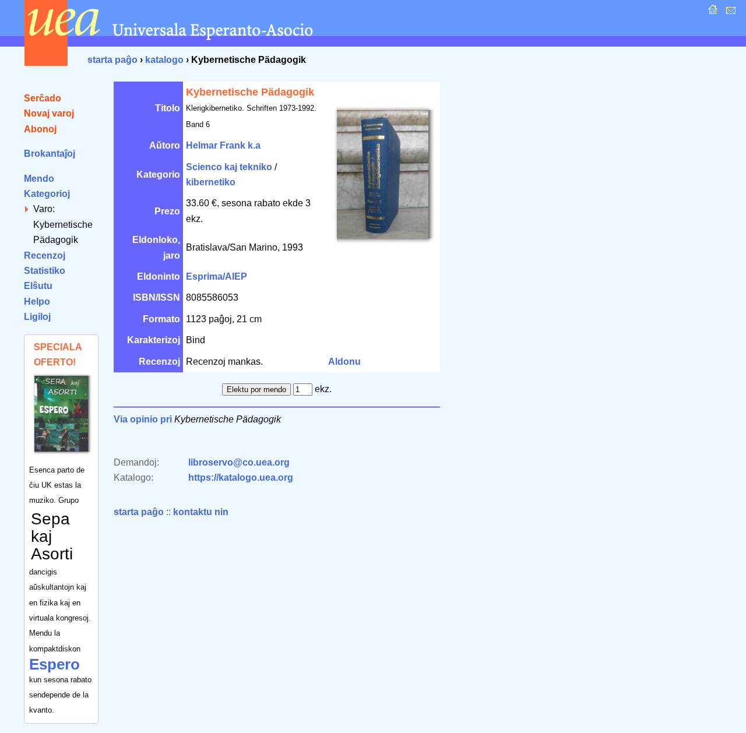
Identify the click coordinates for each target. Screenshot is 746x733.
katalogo (164, 60)
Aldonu (344, 361)
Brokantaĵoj (49, 153)
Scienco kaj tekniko (229, 167)
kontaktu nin (200, 512)
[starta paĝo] (711, 12)
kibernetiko (210, 182)
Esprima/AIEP (216, 276)
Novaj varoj (49, 113)
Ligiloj (37, 317)
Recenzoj (44, 255)
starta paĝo (112, 60)
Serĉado (42, 98)
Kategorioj (47, 194)
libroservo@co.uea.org (239, 462)
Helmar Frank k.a (223, 145)
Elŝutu (38, 286)
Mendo (39, 179)
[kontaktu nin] (729, 12)
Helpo (37, 301)
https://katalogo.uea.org (240, 477)
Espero (54, 664)
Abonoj (40, 129)
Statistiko (44, 271)
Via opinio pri (143, 419)
